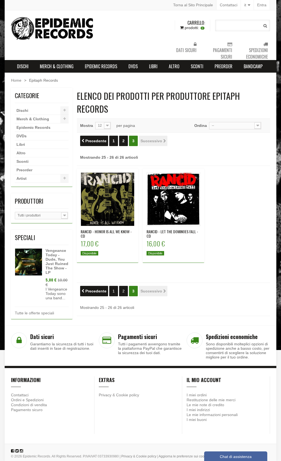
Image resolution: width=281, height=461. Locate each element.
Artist (21, 178)
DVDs (133, 66)
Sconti (197, 66)
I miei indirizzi (198, 410)
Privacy (105, 395)
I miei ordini (197, 395)
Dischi (23, 66)
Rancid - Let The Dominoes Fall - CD (172, 233)
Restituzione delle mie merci (211, 400)
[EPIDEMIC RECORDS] (52, 28)
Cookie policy (127, 395)
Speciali (25, 237)
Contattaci (228, 5)
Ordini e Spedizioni (27, 400)
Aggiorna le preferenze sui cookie (184, 456)
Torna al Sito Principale (193, 5)
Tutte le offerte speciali (34, 313)
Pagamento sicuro (27, 410)
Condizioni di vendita (29, 405)
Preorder (223, 66)
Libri (153, 66)
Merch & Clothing (57, 66)
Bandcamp (253, 66)
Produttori (29, 201)
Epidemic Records (101, 66)
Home (16, 80)
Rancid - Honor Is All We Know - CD (106, 233)
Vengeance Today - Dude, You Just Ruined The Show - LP (57, 261)
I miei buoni (197, 419)
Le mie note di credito (205, 405)
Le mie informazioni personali (212, 414)
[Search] (265, 26)
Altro (174, 66)
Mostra (86, 125)
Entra (261, 5)
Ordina (200, 125)
